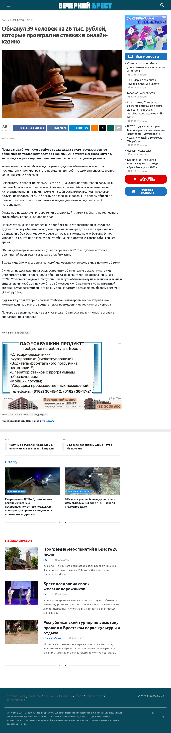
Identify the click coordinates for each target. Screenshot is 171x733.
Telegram (48, 420)
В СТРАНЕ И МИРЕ (16, 696)
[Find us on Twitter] (153, 713)
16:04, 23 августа (138, 121)
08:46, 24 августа (138, 74)
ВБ (45, 560)
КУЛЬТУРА (66, 696)
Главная (5, 20)
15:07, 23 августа (138, 145)
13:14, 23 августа (138, 171)
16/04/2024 (9, 138)
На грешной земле (79, 491)
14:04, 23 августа (138, 154)
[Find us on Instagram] (162, 713)
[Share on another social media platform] (118, 128)
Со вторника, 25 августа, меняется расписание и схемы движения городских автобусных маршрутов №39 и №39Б (145, 110)
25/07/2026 (77, 638)
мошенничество (19, 414)
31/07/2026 (63, 594)
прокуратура (39, 414)
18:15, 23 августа (138, 87)
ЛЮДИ (30, 20)
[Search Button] (162, 5)
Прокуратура (22, 333)
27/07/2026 (63, 560)
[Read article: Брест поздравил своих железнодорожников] (21, 593)
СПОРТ (79, 696)
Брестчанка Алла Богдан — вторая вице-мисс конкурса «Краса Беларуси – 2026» (143, 163)
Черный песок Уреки (139, 150)
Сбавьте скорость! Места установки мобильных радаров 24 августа (146, 67)
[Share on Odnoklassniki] (94, 128)
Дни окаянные (16, 491)
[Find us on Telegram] (157, 713)
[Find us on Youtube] (158, 717)
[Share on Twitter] (102, 128)
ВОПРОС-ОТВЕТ (94, 696)
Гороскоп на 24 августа (141, 92)
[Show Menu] (8, 5)
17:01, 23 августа (138, 96)
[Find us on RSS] (163, 717)
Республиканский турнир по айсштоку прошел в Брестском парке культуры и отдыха (81, 627)
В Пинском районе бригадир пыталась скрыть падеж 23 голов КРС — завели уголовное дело (90, 503)
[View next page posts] (65, 522)
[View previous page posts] (59, 522)
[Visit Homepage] (85, 5)
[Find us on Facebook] (138, 713)
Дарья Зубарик (53, 638)
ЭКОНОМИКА (51, 696)
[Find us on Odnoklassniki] (148, 713)
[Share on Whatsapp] (110, 128)
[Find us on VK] (143, 713)
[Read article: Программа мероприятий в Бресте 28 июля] (21, 558)
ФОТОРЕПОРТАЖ (16, 700)
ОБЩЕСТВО (18, 20)
